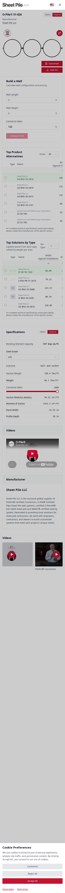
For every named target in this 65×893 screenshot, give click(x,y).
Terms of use (22, 889)
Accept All (32, 880)
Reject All (32, 873)
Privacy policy (8, 889)
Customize (32, 866)
